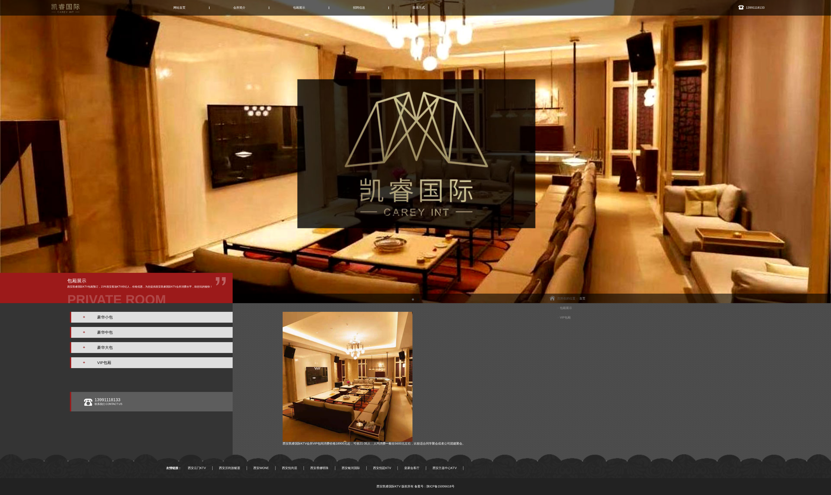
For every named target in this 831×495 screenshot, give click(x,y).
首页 (582, 298)
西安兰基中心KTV (445, 468)
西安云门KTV (197, 468)
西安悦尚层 (289, 468)
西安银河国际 (351, 468)
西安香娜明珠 (319, 468)
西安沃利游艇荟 (229, 468)
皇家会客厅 (411, 468)
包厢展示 (566, 308)
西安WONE (261, 468)
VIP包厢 (565, 317)
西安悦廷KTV (382, 468)
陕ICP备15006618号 (440, 486)
